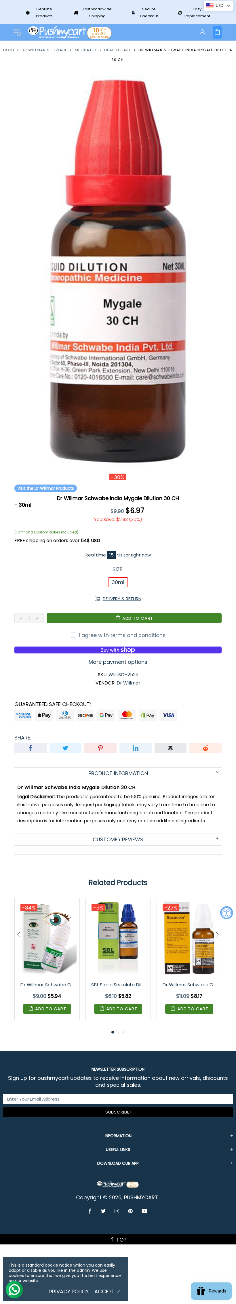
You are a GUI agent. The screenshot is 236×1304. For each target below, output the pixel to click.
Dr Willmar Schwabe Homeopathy (59, 50)
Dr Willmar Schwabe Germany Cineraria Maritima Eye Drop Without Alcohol (47, 984)
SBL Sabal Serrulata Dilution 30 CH (118, 984)
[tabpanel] (47, 963)
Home (9, 50)
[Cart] (217, 32)
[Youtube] (144, 1211)
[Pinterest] (130, 1211)
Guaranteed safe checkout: (52, 704)
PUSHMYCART (70, 32)
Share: (22, 737)
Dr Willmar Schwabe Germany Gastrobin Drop (189, 984)
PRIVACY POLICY (69, 1291)
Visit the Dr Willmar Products (45, 488)
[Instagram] (117, 1211)
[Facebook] (90, 1211)
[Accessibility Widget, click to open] (226, 912)
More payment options (118, 662)
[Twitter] (103, 1211)
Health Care (117, 50)
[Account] (202, 32)
